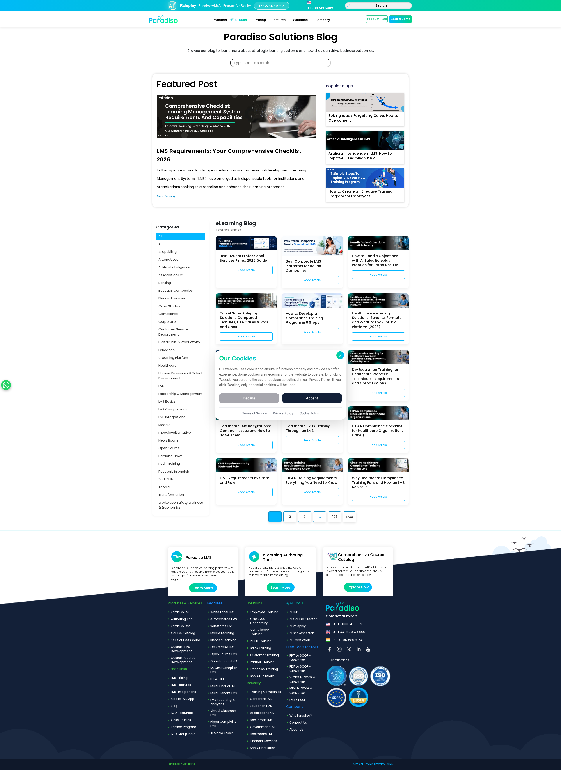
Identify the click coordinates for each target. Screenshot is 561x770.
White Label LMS (222, 612)
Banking (164, 282)
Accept (312, 398)
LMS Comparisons (172, 409)
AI (159, 244)
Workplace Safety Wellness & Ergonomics (180, 505)
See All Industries (262, 748)
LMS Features (181, 685)
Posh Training (169, 463)
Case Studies (169, 306)
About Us (296, 729)
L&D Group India (183, 734)
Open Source (169, 448)
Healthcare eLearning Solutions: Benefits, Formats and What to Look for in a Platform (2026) (376, 320)
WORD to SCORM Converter (302, 679)
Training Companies (265, 692)
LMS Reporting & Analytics (222, 702)
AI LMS (294, 612)
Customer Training (264, 655)
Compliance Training (259, 631)
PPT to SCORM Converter (300, 657)
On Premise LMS (222, 647)
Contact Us (298, 722)
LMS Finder (297, 700)
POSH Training (260, 641)
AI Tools (240, 20)
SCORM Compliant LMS (224, 670)
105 (334, 516)
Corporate (167, 321)
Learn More (203, 587)
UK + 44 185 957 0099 (349, 632)
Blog (174, 706)
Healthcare (167, 365)
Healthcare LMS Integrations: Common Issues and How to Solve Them (245, 431)
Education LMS (261, 706)
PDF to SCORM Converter (300, 668)
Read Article (246, 270)
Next (349, 516)
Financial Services (263, 741)
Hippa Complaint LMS (223, 723)
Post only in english (173, 471)
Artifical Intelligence (174, 267)
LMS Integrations (171, 417)
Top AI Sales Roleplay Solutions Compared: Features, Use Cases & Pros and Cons (244, 320)
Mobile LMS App (182, 699)
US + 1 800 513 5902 (347, 624)
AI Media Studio (222, 733)
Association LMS (171, 275)
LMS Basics (167, 401)
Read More (165, 196)
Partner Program (183, 727)
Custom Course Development (183, 659)
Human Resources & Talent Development (180, 375)
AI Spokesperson (301, 633)
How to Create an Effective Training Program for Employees (360, 194)
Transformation (171, 494)
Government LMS (263, 727)
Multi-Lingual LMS (223, 686)
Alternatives (168, 259)
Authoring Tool (182, 619)
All (160, 236)
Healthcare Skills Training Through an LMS (308, 428)
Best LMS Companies (175, 290)
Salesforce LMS (221, 626)
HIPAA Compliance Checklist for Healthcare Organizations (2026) (378, 431)
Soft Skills (166, 479)
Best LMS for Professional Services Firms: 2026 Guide (243, 258)
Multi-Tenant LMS (223, 693)
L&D (161, 385)
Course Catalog (183, 633)
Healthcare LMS (261, 734)
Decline (249, 398)
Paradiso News (170, 456)
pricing (260, 20)
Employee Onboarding (259, 620)
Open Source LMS (223, 654)
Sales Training (260, 648)
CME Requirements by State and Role (244, 480)
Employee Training (264, 612)
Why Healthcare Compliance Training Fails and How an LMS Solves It (378, 482)
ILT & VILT (217, 679)
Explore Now (358, 587)
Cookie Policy (309, 413)
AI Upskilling (167, 251)
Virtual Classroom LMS (223, 712)
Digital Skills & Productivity (179, 342)
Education (166, 350)
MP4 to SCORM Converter (300, 690)
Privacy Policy (384, 764)
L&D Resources (182, 713)
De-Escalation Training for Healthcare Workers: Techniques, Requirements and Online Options (375, 376)
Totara (164, 487)
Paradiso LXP (180, 626)
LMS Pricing (179, 678)
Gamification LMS (223, 661)
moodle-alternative (174, 432)
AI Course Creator (303, 619)
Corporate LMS (261, 699)
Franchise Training (264, 669)
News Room (168, 440)
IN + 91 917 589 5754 (347, 640)
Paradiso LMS (180, 612)
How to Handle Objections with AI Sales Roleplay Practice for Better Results (375, 260)
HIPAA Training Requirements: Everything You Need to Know (312, 480)
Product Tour (377, 19)
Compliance (168, 313)
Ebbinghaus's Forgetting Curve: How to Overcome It (363, 118)
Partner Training (262, 662)
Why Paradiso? (300, 715)
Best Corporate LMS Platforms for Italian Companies (303, 266)
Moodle (164, 424)
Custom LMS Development (181, 649)
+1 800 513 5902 (320, 8)
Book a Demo (400, 19)
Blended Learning (172, 298)
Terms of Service (362, 764)
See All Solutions (262, 676)
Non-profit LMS (261, 720)
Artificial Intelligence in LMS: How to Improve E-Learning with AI (360, 156)
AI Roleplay (297, 626)
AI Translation (299, 640)
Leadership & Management (180, 393)
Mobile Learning (222, 633)
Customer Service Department (173, 332)
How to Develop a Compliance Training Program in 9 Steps (304, 318)
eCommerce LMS (223, 619)
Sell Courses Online (185, 640)
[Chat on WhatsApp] (6, 385)
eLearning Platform (173, 357)
